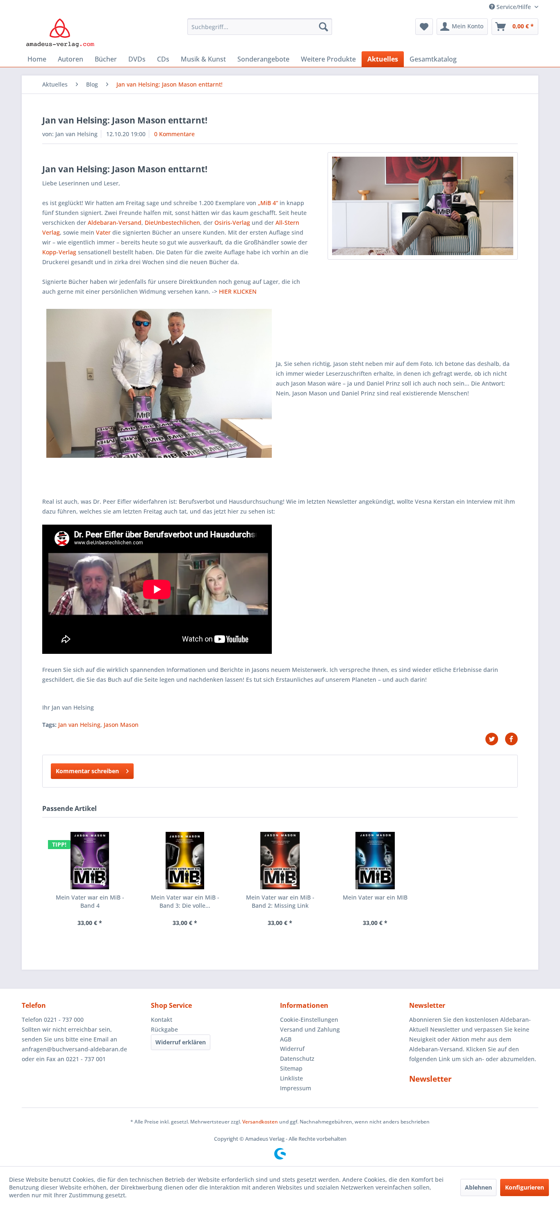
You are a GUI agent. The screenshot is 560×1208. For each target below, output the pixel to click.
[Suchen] (323, 26)
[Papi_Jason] (423, 206)
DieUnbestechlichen (172, 222)
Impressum (295, 1088)
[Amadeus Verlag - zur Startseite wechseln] (60, 32)
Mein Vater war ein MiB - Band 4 (90, 901)
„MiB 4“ (268, 203)
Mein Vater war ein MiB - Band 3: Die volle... (185, 901)
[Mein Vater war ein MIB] (375, 860)
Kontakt (161, 1019)
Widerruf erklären (180, 1042)
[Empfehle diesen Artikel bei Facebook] (511, 739)
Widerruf (292, 1049)
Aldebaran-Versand (114, 222)
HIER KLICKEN (238, 291)
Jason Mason (121, 724)
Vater (103, 232)
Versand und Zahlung (310, 1029)
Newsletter (430, 1078)
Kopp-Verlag (59, 252)
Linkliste (291, 1078)
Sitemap (291, 1068)
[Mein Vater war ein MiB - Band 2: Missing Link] (280, 860)
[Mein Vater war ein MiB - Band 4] (89, 860)
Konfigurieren (524, 1187)
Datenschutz (297, 1058)
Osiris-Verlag (232, 222)
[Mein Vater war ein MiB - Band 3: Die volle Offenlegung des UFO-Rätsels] (184, 860)
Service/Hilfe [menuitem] (514, 7)
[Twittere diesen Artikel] (495, 739)
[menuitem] (259, 26)
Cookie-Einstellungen (309, 1019)
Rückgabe (164, 1029)
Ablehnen (478, 1187)
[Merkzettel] (424, 26)
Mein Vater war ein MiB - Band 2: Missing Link (280, 901)
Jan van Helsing (79, 724)
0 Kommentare (174, 134)
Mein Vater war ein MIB (375, 897)
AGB (285, 1039)
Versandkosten (260, 1121)
